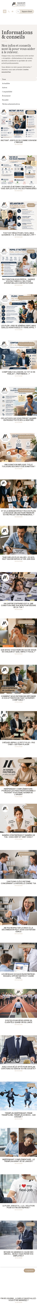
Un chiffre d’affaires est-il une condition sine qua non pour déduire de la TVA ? (18, 605)
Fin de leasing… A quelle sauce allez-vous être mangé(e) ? (18, 1299)
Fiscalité (31, 112)
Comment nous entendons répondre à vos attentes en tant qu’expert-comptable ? (18, 698)
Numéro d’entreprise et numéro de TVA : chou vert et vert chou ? (18, 836)
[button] (4, 11)
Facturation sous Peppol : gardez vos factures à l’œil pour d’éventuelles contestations (18, 281)
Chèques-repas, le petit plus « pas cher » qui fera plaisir (18, 743)
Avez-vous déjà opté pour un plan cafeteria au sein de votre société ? (18, 1068)
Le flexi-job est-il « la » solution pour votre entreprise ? (19, 1207)
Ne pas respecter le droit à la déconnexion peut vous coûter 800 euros (18, 930)
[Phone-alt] (8, 11)
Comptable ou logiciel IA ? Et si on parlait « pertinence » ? (18, 373)
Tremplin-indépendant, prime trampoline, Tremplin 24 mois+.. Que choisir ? (18, 1115)
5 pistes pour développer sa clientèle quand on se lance (18, 1021)
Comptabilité (29, 483)
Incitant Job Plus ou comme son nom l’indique (18, 141)
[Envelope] (12, 11)
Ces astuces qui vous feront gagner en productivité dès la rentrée (18, 419)
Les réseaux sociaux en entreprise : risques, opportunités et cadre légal (19, 976)
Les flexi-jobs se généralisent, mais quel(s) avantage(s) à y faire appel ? (18, 327)
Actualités (30, 1178)
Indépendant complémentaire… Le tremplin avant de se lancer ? (18, 1160)
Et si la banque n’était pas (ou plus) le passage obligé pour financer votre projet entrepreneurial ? (18, 513)
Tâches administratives (26, 298)
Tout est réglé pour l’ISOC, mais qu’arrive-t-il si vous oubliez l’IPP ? (18, 234)
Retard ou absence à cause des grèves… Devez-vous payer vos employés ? (18, 1254)
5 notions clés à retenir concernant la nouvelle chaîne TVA (18, 882)
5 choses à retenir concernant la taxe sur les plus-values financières (18, 188)
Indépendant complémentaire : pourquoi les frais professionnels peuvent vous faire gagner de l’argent (18, 791)
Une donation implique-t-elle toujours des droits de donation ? (18, 466)
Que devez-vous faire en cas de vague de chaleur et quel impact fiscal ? (18, 651)
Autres (31, 668)
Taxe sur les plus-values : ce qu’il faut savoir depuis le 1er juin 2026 (18, 558)
